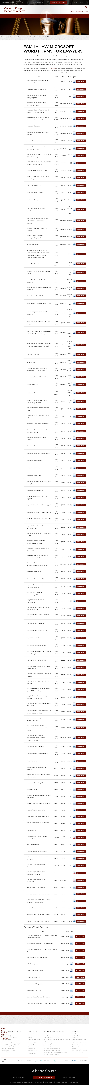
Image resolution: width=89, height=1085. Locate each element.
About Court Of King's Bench (24, 16)
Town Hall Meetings (78, 1052)
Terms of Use (38, 1082)
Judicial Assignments (50, 1043)
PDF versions (52, 68)
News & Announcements (79, 1045)
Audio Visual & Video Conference (53, 1036)
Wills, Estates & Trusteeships (33, 1052)
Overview (5, 1034)
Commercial (32, 1043)
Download (81, 81)
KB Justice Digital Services (52, 1050)
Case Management (34, 1039)
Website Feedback (61, 1082)
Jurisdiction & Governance (10, 1041)
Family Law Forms (33, 37)
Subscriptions (6, 1052)
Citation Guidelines (78, 1036)
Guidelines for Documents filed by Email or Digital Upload (57, 1040)
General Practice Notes (33, 1036)
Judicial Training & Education (11, 1045)
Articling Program (7, 1036)
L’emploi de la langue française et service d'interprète (12, 1047)
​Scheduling (47, 1047)
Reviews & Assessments (32, 1049)
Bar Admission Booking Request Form (55, 1052)
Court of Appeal (38, 2)
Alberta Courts (73, 1082)
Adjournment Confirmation (52, 1048)
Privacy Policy (49, 1082)
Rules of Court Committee (79, 1050)
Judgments (75, 1037)
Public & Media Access (79, 1043)
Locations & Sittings (82, 11)
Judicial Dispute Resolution (52, 1054)
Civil (29, 1041)
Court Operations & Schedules (58, 16)
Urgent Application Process (52, 1037)
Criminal (31, 1045)
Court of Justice (79, 2)
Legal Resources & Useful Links (79, 1040)
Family (25, 37)
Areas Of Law (41, 16)
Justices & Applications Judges (11, 1043)
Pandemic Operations (50, 1045)
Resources (74, 16)
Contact (71, 11)
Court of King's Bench (59, 2)
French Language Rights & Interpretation (10, 1038)
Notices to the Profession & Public (79, 1047)
